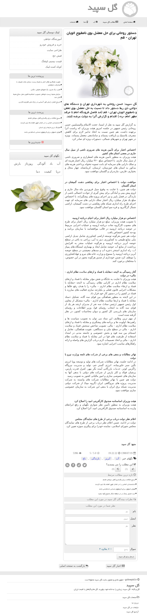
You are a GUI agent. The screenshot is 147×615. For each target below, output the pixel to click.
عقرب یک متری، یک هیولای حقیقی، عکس (45, 89)
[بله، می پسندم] (133, 469)
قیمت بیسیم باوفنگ (51, 61)
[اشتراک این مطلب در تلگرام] (78, 465)
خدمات (73, 22)
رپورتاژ (29, 163)
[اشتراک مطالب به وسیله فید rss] (67, 465)
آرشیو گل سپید (132, 612)
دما (85, 22)
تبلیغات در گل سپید (131, 607)
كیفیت (48, 171)
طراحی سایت (54, 50)
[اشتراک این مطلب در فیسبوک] (73, 465)
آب (94, 22)
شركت (94, 354)
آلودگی (41, 163)
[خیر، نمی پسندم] (118, 469)
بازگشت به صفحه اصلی (73, 566)
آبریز (107, 458)
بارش (17, 163)
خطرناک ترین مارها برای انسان (49, 127)
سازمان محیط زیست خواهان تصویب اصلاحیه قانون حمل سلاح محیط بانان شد (36, 95)
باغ (84, 458)
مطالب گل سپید (109, 22)
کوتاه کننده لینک (53, 67)
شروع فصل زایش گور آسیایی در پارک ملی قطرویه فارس (39, 102)
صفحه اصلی (128, 22)
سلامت (83, 272)
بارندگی (95, 458)
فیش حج (57, 55)
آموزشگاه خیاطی (53, 39)
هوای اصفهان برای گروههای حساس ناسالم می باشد (117, 489)
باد (51, 163)
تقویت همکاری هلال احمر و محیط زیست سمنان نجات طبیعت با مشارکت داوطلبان (38, 83)
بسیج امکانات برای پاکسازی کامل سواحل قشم (119, 479)
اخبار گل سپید (114, 566)
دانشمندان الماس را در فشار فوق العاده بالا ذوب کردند (115, 484)
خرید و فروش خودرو (51, 44)
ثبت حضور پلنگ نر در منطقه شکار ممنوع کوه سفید (116, 493)
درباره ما (135, 603)
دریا (58, 171)
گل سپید (125, 444)
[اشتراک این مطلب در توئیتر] (84, 465)
